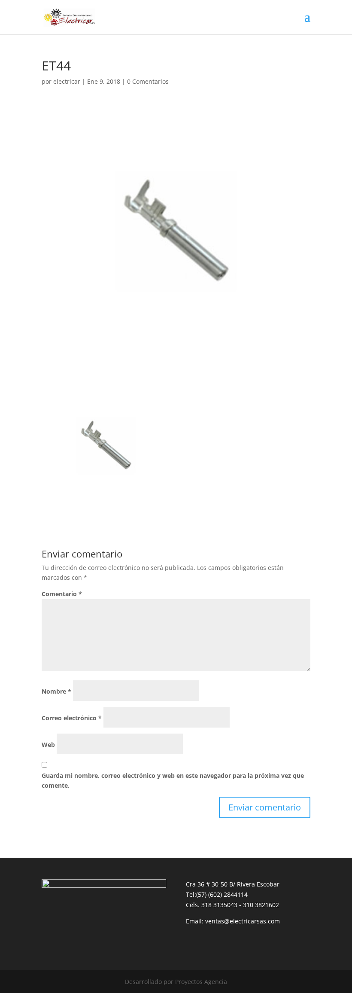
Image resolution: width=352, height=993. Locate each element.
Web (48, 744)
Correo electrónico (72, 718)
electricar (66, 81)
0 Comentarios (148, 81)
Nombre (56, 691)
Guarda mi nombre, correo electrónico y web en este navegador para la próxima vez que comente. (173, 780)
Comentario (62, 594)
